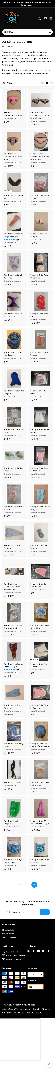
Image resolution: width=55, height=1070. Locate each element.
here (11, 2)
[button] (9, 239)
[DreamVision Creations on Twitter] (43, 951)
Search (36, 1009)
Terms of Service (9, 937)
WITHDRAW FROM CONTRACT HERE (19, 1005)
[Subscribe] (45, 912)
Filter (9, 83)
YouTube (30, 1012)
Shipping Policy (8, 930)
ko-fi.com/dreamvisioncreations (13, 1064)
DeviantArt (18, 1012)
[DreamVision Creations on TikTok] (48, 951)
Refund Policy (8, 934)
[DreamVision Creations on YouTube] (38, 951)
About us (46, 1009)
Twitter (39, 1012)
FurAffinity (6, 1012)
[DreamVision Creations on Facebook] (33, 951)
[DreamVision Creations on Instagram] (29, 951)
